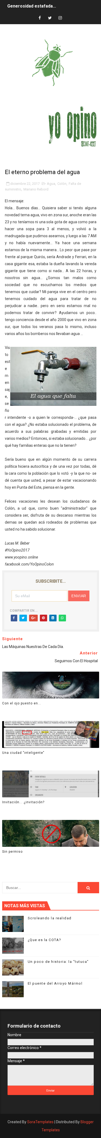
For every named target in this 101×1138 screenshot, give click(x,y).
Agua (51, 184)
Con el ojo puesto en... (21, 703)
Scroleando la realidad (50, 918)
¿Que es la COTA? (44, 940)
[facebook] (40, 18)
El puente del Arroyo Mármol (55, 983)
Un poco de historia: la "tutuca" (58, 962)
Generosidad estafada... (31, 6)
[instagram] (60, 18)
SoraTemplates (40, 1122)
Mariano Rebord (35, 189)
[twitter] (50, 18)
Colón (62, 184)
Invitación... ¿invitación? (23, 802)
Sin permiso (12, 852)
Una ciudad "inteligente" (23, 753)
